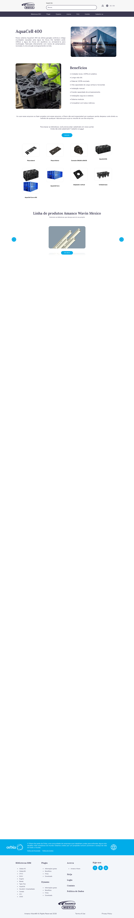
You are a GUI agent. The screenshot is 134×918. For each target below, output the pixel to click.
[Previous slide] (0, 1)
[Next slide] (2, 1)
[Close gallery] (0, 3)
